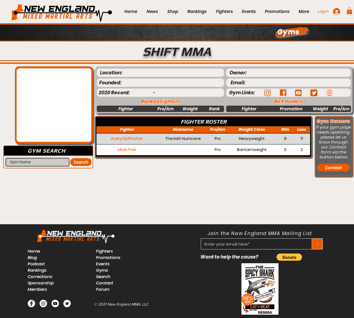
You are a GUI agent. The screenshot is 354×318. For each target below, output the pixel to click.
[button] (349, 10)
